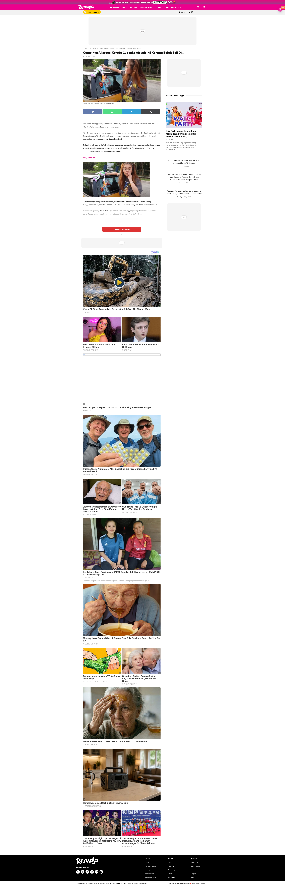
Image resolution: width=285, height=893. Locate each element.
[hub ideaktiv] (204, 6)
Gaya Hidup (93, 48)
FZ (86, 56)
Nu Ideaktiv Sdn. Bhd (185, 883)
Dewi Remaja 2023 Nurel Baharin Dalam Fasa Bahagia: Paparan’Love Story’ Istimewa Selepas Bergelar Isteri (184, 177)
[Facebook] (179, 12)
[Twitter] (184, 12)
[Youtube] (189, 12)
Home (85, 48)
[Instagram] (182, 12)
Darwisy (179, 197)
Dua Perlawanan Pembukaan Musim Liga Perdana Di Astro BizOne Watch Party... (181, 133)
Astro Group (202, 883)
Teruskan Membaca (122, 229)
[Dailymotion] (192, 12)
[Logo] (86, 6)
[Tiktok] (187, 12)
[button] (198, 7)
